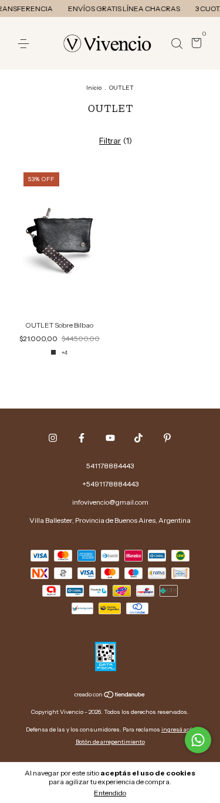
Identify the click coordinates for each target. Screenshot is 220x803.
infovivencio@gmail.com (110, 502)
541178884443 (110, 465)
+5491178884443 (110, 483)
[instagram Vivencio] (52, 438)
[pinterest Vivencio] (167, 438)
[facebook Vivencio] (81, 438)
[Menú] (25, 43)
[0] (194, 44)
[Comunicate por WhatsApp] (198, 740)
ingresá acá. (177, 729)
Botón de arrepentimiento (110, 742)
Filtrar (110, 140)
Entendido (110, 792)
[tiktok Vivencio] (138, 438)
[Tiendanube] (110, 695)
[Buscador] (177, 43)
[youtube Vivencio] (110, 438)
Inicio (93, 87)
